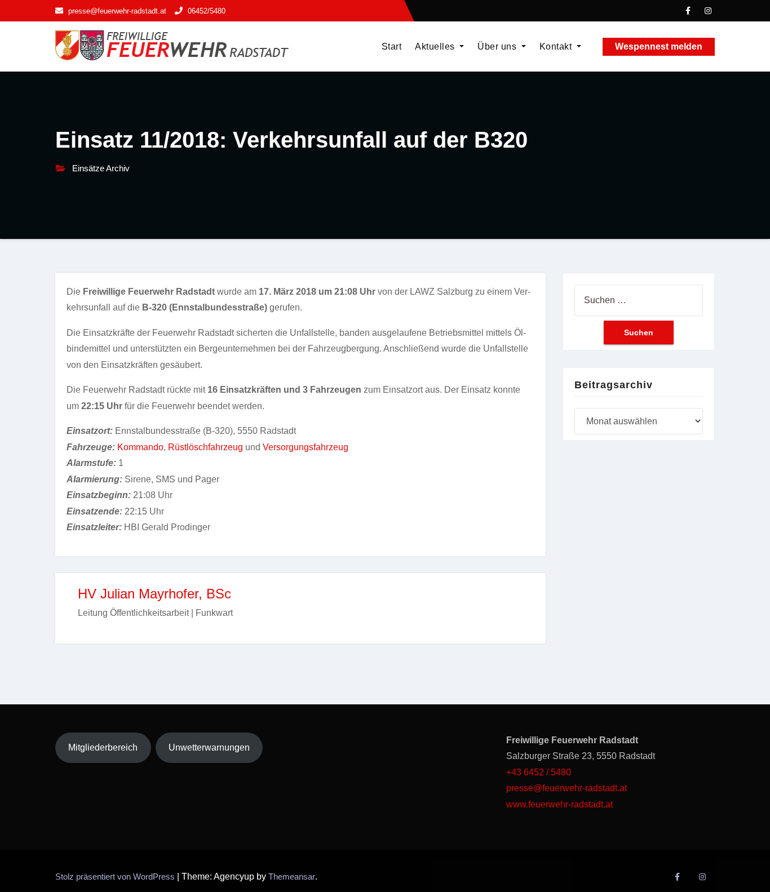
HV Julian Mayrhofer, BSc (154, 593)
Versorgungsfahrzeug (305, 447)
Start (392, 46)
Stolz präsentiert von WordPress (116, 876)
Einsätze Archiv (101, 168)
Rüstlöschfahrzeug (205, 447)
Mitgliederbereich (103, 747)
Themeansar (291, 876)
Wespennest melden (658, 46)
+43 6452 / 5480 (538, 772)
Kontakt (556, 46)
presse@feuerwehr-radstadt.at (566, 788)
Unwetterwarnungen (209, 747)
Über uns (498, 46)
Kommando (140, 447)
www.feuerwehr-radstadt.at (560, 804)
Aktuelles (436, 46)
